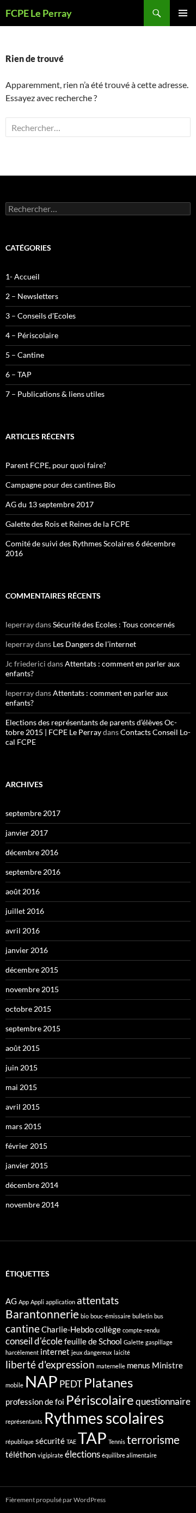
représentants (23, 1421)
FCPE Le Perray (38, 13)
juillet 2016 (24, 911)
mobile (14, 1385)
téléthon (20, 1454)
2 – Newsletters (31, 296)
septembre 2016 (32, 871)
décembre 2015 (31, 969)
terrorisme (153, 1440)
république (19, 1441)
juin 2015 (21, 1067)
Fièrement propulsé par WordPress (55, 1500)
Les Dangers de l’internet (94, 644)
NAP (41, 1381)
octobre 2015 (28, 1008)
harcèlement (22, 1352)
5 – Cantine (24, 354)
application (60, 1301)
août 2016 (22, 891)
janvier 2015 (26, 1165)
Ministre (167, 1365)
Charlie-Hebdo (67, 1329)
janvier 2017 (26, 832)
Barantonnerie (42, 1314)
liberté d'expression (50, 1364)
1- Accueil (22, 276)
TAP (92, 1437)
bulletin (142, 1315)
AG (11, 1301)
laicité (122, 1352)
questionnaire (163, 1401)
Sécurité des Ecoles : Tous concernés (114, 624)
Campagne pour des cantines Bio (60, 484)
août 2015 (22, 1048)
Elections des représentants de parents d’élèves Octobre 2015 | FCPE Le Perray (91, 727)
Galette (134, 1342)
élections (82, 1454)
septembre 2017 (32, 813)
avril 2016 (22, 930)
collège (108, 1329)
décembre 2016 (31, 852)
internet (55, 1351)
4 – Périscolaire (31, 335)
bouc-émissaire (110, 1315)
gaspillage (159, 1342)
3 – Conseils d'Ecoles (40, 315)
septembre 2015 (32, 1028)
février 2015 (26, 1145)
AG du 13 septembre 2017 (49, 504)
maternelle (110, 1365)
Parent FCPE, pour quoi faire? (55, 465)
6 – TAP (18, 374)
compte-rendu (141, 1330)
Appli (37, 1301)
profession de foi (34, 1401)
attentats (98, 1300)
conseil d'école (34, 1341)
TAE (71, 1441)
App (24, 1301)
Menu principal (183, 13)
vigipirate (50, 1455)
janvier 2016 (26, 950)
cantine (22, 1328)
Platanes (108, 1382)
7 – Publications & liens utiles (55, 394)
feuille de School (93, 1341)
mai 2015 (21, 1087)
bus (158, 1315)
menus (138, 1365)
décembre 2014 (31, 1185)
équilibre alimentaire (129, 1455)
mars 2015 (23, 1126)
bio (85, 1315)
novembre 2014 (32, 1204)
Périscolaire (100, 1400)
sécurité (50, 1441)
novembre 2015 (32, 989)
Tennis (116, 1441)
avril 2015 (22, 1106)
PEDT (70, 1384)
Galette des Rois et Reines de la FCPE (67, 523)
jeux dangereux (91, 1352)
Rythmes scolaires (104, 1418)
